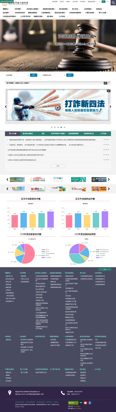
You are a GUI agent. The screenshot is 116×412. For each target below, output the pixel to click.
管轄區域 (8, 284)
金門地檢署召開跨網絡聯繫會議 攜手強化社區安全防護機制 (27, 150)
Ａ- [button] (99, 1)
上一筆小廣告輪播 (7, 179)
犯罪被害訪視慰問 (100, 345)
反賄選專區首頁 (100, 276)
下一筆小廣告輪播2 (109, 189)
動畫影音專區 (38, 16)
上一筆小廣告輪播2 (7, 189)
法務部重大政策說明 (86, 279)
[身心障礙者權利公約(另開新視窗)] (17, 188)
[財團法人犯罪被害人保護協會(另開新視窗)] (78, 188)
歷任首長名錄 (10, 279)
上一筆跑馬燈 (109, 82)
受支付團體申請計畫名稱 (86, 350)
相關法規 (8, 372)
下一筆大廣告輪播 (110, 106)
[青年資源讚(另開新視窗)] (58, 188)
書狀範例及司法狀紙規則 (27, 343)
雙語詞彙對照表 (40, 286)
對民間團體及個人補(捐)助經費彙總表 (42, 316)
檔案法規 (53, 281)
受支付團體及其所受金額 (86, 359)
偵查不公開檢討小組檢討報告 (42, 309)
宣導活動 (53, 339)
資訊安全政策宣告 (20, 402)
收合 (105, 269)
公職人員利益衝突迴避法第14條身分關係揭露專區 (42, 322)
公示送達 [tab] (103, 133)
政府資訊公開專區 (32, 9)
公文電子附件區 (25, 16)
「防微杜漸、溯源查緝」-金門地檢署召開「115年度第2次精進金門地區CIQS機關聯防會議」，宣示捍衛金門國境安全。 (46, 145)
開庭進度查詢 (69, 276)
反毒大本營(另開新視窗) (58, 127)
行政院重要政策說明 (86, 276)
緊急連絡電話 (91, 1)
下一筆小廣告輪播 (109, 179)
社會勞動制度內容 (70, 339)
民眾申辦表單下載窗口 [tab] (58, 133)
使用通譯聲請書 (70, 320)
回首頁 (62, 1)
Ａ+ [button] (108, 1)
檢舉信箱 (56, 402)
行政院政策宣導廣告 (9, 16)
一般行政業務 (10, 295)
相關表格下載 (69, 345)
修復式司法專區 (55, 345)
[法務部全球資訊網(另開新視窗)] (17, 179)
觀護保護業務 (32, 12)
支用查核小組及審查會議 (86, 364)
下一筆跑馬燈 (109, 84)
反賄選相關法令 (100, 279)
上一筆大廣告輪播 (6, 106)
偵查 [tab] (43, 133)
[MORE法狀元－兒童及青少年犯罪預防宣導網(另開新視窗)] (37, 188)
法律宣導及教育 (20, 12)
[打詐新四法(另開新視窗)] (58, 106)
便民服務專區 (63, 9)
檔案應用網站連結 (55, 287)
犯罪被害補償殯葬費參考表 (71, 280)
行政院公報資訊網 (41, 292)
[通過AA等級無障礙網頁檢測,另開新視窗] (73, 403)
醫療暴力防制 (69, 317)
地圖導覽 (23, 276)
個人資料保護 (40, 289)
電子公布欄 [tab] (12, 133)
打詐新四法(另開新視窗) (61, 127)
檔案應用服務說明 (55, 276)
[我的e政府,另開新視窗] (81, 403)
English (68, 1)
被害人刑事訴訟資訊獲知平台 (71, 328)
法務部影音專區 (70, 375)
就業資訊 (99, 9)
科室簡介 (8, 290)
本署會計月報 (40, 300)
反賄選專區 (87, 9)
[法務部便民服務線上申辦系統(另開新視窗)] (37, 179)
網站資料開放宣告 (30, 402)
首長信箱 (75, 1)
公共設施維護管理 (41, 312)
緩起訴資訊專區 (60, 12)
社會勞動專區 (45, 12)
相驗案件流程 (69, 332)
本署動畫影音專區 (70, 372)
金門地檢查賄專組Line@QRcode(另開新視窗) (51, 127)
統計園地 (50, 16)
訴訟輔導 (6, 12)
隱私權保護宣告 (41, 402)
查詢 (113, 2)
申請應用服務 (54, 279)
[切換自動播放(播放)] (105, 83)
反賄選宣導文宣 (100, 281)
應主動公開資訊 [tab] (28, 133)
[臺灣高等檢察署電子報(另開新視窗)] (99, 179)
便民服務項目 (69, 288)
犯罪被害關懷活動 (100, 342)
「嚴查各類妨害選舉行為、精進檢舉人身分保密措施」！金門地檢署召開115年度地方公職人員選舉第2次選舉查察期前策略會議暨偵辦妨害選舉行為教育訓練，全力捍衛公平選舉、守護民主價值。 (52, 140)
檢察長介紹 (9, 276)
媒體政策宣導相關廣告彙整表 (42, 304)
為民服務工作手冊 (70, 301)
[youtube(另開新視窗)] (85, 403)
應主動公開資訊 (40, 283)
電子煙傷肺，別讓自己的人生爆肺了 (18, 83)
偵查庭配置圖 (25, 281)
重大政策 (75, 9)
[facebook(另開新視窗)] (90, 403)
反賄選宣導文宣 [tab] (89, 133)
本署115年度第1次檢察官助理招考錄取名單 (22, 160)
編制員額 (8, 287)
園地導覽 (83, 372)
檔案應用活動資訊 (55, 284)
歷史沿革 (8, 281)
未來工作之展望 (10, 298)
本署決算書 (39, 297)
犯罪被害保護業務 (75, 12)
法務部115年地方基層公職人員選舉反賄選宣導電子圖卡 (26, 155)
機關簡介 (6, 9)
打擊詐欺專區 (89, 12)
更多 (76, 50)
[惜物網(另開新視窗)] (58, 179)
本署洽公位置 (25, 279)
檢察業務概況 (10, 293)
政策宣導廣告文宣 (41, 372)
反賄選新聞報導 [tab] (73, 133)
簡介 (96, 339)
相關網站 (83, 381)
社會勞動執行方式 (70, 342)
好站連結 (8, 381)
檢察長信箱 (49, 402)
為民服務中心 (10, 301)
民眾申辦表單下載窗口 (71, 284)
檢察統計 (83, 375)
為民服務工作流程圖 (27, 347)
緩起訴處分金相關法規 (86, 340)
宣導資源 (8, 378)
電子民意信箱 (69, 314)
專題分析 (83, 378)
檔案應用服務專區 (48, 9)
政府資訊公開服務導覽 (42, 280)
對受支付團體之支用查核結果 (86, 354)
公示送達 (62, 16)
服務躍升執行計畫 (70, 304)
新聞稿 (8, 375)
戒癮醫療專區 (54, 342)
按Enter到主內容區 (7, 1)
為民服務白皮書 (70, 298)
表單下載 (98, 348)
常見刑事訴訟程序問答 (71, 324)
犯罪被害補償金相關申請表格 (71, 308)
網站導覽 (54, 1)
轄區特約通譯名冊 (70, 311)
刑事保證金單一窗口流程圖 (27, 351)
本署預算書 (39, 295)
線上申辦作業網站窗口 (71, 292)
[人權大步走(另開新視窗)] (99, 188)
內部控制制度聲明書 (42, 276)
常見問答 (82, 1)
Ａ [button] (103, 1)
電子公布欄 (102, 12)
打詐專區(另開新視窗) (55, 127)
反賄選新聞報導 (100, 284)
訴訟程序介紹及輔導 (27, 339)
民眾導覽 (18, 9)
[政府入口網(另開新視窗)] (78, 179)
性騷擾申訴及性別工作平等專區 (42, 327)
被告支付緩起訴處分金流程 (86, 345)
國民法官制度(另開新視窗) (64, 127)
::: (0, 18)
